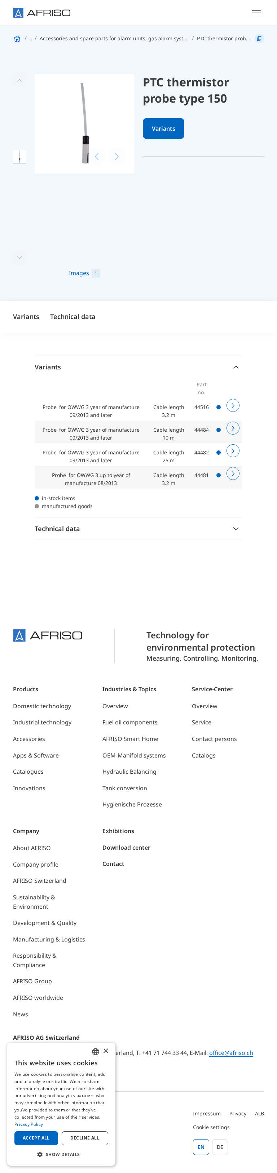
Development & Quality (44, 923)
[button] (61, 1154)
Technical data (73, 316)
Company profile (35, 864)
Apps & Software (36, 755)
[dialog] (61, 1104)
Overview (115, 706)
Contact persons (214, 739)
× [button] (105, 1051)
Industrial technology (42, 722)
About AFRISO (32, 848)
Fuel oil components (130, 722)
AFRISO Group (32, 981)
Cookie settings (211, 1127)
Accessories (29, 739)
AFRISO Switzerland (39, 881)
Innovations (29, 788)
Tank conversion (124, 788)
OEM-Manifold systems (134, 755)
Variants (163, 128)
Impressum (207, 1113)
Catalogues (28, 772)
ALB (259, 1113)
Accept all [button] (36, 1138)
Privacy (237, 1113)
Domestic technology (42, 706)
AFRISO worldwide (38, 998)
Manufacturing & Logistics (49, 939)
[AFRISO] (42, 13)
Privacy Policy (28, 1124)
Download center (126, 847)
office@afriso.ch (231, 1053)
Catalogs (204, 755)
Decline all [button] (85, 1138)
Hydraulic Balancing (129, 772)
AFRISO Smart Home (130, 739)
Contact (113, 864)
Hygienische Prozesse (132, 804)
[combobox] (95, 1051)
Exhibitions (118, 831)
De (220, 1146)
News (20, 1014)
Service (201, 722)
